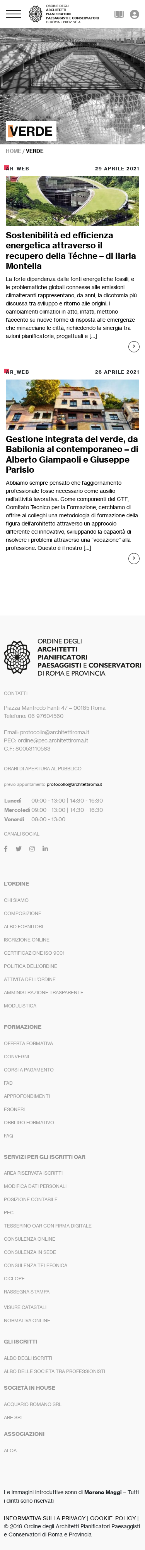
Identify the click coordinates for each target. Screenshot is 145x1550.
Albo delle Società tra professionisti (54, 1371)
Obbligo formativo (29, 1122)
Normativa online (27, 1320)
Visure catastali (25, 1307)
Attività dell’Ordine (30, 979)
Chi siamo (16, 900)
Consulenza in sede (30, 1252)
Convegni (16, 1056)
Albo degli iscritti (28, 1358)
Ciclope (14, 1278)
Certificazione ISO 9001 (34, 953)
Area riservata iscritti (33, 1173)
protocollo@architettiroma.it (74, 784)
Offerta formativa (28, 1043)
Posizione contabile (31, 1199)
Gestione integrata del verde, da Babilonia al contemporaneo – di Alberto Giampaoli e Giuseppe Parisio (72, 454)
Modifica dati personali (35, 1186)
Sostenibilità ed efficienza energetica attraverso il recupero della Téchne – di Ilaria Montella (71, 250)
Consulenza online (29, 1239)
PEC (9, 1212)
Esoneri (14, 1109)
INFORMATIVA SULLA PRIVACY (44, 1518)
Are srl (13, 1417)
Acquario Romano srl (32, 1404)
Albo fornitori (23, 926)
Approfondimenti (27, 1096)
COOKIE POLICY (113, 1518)
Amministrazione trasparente (44, 992)
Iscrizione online (26, 940)
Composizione (22, 913)
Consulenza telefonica (35, 1265)
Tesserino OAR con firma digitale (48, 1226)
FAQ (8, 1136)
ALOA (10, 1450)
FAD (8, 1083)
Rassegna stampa (26, 1292)
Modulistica (20, 1006)
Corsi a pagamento (29, 1070)
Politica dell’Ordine (30, 966)
